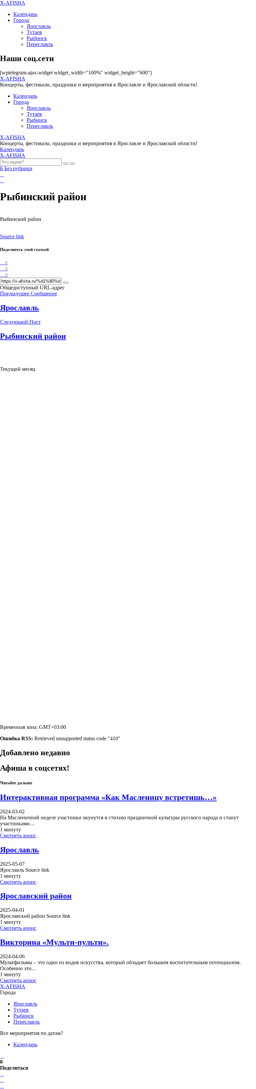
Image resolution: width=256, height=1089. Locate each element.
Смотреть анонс (18, 835)
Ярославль (39, 26)
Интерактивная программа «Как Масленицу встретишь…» (108, 797)
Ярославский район (36, 895)
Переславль (40, 44)
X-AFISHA (12, 3)
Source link (12, 236)
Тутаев (34, 32)
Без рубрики (18, 168)
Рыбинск (37, 38)
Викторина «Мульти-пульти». (54, 942)
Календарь (25, 14)
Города (21, 20)
